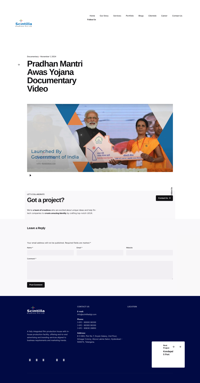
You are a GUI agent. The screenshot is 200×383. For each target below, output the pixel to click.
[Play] (30, 175)
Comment (31, 259)
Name (30, 248)
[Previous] (173, 346)
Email (79, 248)
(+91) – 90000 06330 (86, 322)
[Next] (180, 346)
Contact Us (163, 198)
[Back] (18, 64)
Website (129, 248)
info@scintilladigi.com (86, 314)
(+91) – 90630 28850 (86, 328)
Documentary (33, 56)
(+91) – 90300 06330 (86, 325)
